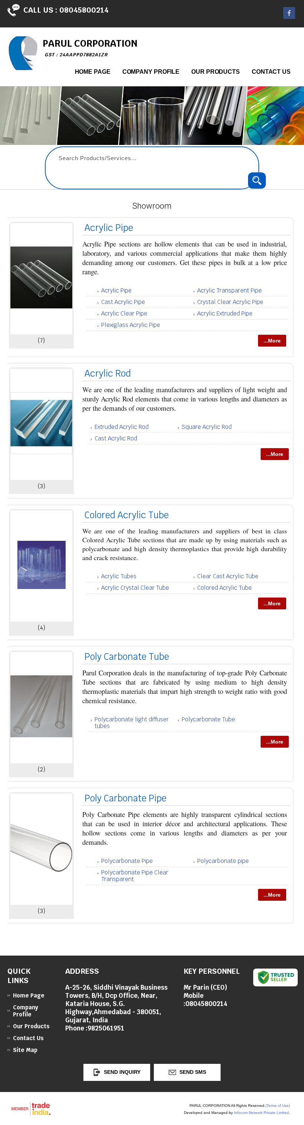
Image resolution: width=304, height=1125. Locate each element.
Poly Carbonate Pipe (125, 798)
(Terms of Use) (277, 1106)
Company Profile (151, 72)
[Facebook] (289, 16)
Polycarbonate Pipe (127, 860)
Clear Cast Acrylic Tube (227, 576)
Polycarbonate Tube (208, 719)
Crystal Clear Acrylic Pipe (230, 301)
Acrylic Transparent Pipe (229, 290)
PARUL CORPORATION (90, 47)
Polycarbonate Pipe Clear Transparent (134, 876)
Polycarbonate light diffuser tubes (132, 722)
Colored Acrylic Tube (127, 515)
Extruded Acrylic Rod (122, 426)
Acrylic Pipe (109, 228)
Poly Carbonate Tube (127, 656)
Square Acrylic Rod (207, 426)
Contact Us (271, 72)
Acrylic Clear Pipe (124, 313)
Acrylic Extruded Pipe (224, 313)
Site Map (25, 1049)
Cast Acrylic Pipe (123, 301)
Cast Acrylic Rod (116, 438)
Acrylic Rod (108, 373)
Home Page (92, 72)
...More (272, 341)
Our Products (215, 72)
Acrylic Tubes (118, 576)
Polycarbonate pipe (223, 860)
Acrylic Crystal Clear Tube (135, 587)
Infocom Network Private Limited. (262, 1113)
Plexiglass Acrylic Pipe (130, 324)
